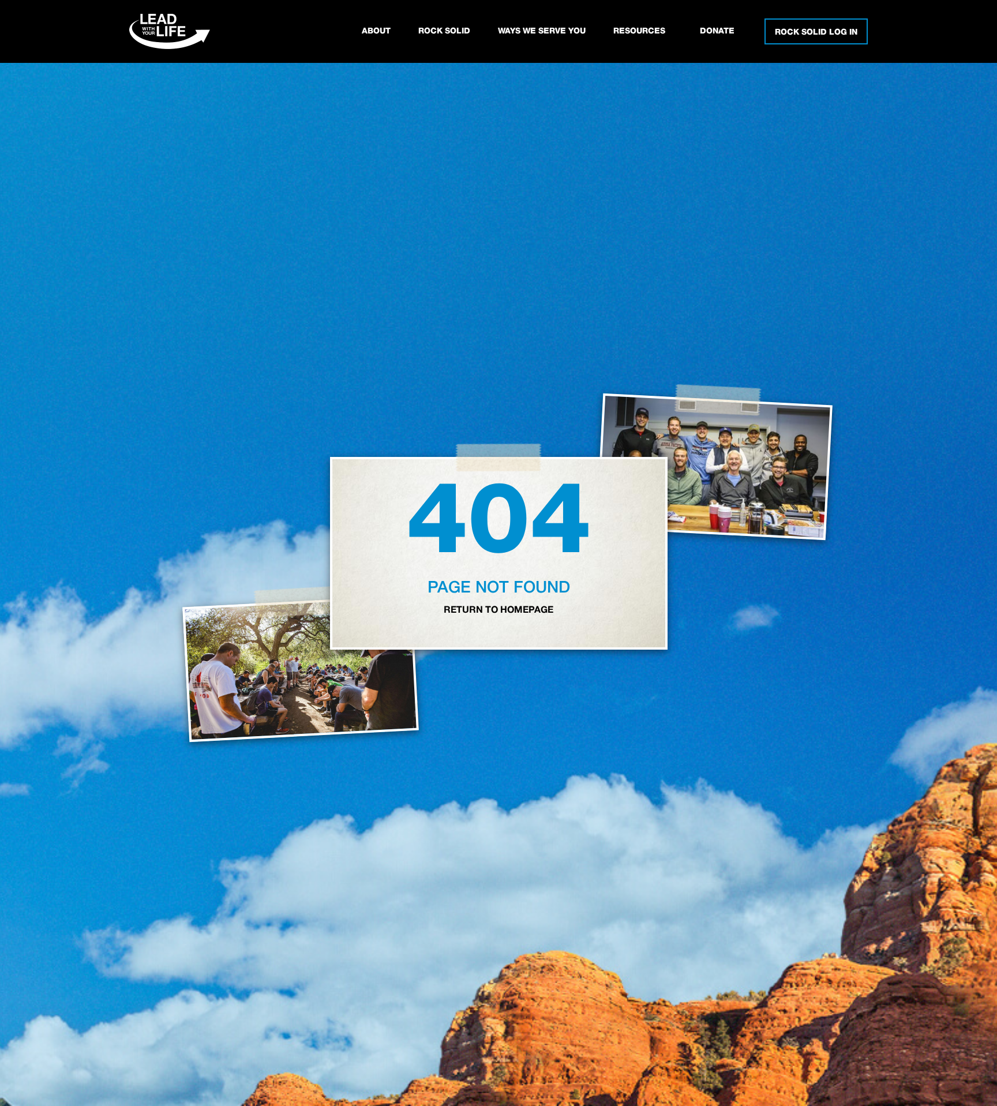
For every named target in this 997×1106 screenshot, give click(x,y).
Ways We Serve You (542, 31)
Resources (639, 31)
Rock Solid (444, 31)
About (376, 31)
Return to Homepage (498, 610)
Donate (717, 31)
